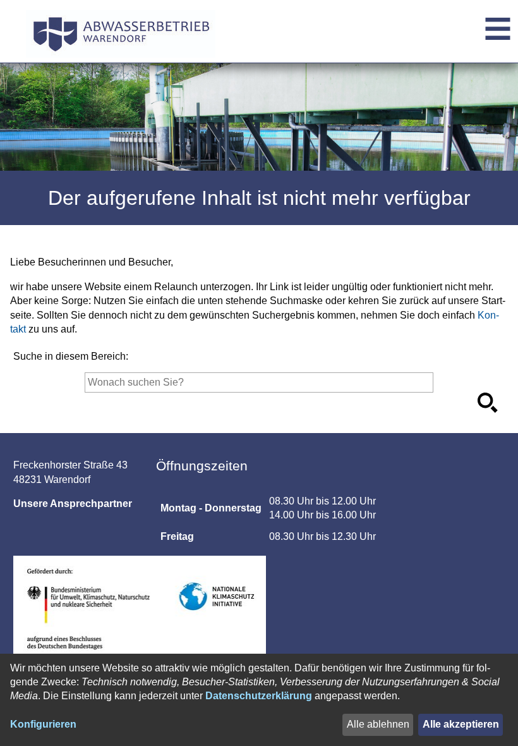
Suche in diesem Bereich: (70, 356)
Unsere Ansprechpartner (72, 503)
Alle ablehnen (378, 724)
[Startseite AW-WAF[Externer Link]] (120, 31)
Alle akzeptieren (461, 724)
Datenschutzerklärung (258, 695)
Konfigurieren (43, 724)
